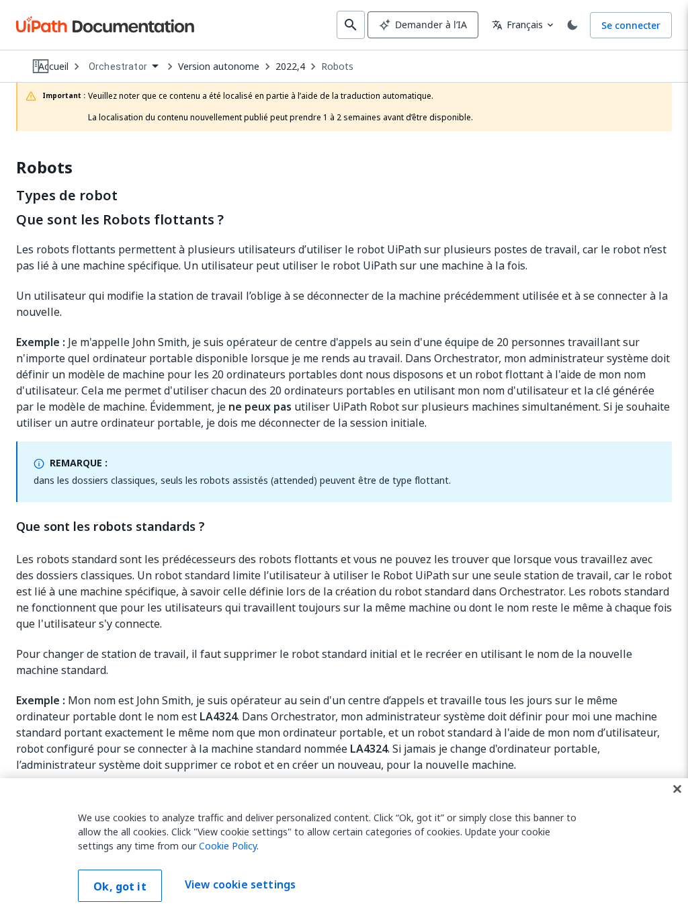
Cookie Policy (228, 846)
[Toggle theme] (572, 24)
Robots (337, 66)
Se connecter (630, 25)
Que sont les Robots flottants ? (120, 219)
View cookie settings (240, 884)
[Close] (677, 789)
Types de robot (67, 195)
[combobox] (123, 67)
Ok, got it (119, 886)
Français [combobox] (517, 24)
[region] (344, 848)
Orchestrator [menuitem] (118, 66)
